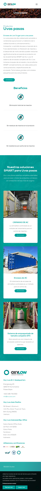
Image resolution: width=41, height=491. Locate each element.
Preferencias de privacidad (9, 483)
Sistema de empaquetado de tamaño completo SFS (20, 334)
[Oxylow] (9, 4)
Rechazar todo (9, 487)
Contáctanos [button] (9, 79)
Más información (20, 235)
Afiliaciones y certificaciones (14, 443)
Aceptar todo (21, 487)
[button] (36, 4)
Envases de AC (20, 278)
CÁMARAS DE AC (20, 222)
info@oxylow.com (9, 396)
